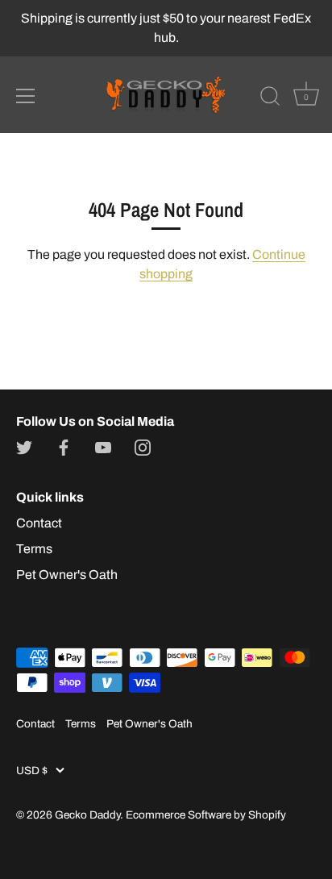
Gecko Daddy (87, 815)
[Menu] (26, 96)
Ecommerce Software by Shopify (206, 815)
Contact (39, 523)
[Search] (270, 98)
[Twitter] (24, 447)
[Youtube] (103, 447)
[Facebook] (64, 447)
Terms (34, 549)
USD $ (32, 770)
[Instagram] (143, 447)
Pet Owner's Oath (67, 574)
